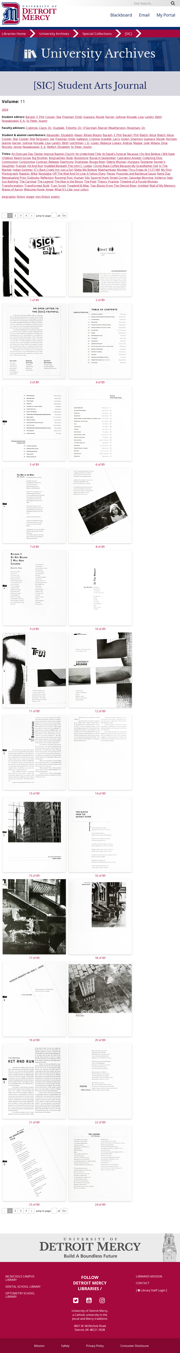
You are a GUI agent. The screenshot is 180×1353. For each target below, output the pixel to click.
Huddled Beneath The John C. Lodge (68, 166)
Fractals (21, 166)
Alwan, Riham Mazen (88, 135)
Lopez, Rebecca (101, 143)
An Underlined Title (88, 154)
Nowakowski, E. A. (13, 121)
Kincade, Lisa (135, 117)
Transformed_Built (36, 186)
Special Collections (97, 34)
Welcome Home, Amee (38, 189)
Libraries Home (14, 34)
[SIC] (128, 34)
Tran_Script (58, 186)
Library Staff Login (153, 1290)
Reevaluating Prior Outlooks (20, 178)
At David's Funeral (114, 154)
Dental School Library (23, 1286)
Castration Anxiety (129, 158)
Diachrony (66, 162)
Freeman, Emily (72, 117)
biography (8, 197)
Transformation (12, 186)
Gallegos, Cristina (87, 139)
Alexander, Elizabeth (59, 135)
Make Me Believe (85, 170)
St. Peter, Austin (36, 121)
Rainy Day (163, 174)
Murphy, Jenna (11, 147)
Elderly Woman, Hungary (123, 162)
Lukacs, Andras (122, 143)
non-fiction (42, 197)
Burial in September (102, 158)
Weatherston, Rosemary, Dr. (127, 128)
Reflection (46, 178)
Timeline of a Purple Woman (139, 181)
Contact (142, 1283)
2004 (5, 110)
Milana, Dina (159, 143)
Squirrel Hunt (99, 178)
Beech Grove (22, 158)
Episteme (146, 162)
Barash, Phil (130, 135)
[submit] (174, 3)
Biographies (57, 158)
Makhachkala (107, 170)
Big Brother (40, 158)
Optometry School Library (20, 1295)
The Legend (45, 181)
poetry (55, 197)
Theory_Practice (108, 181)
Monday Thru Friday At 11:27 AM (138, 170)
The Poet (90, 181)
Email (144, 15)
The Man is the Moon (68, 181)
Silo (87, 178)
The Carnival (27, 181)
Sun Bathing (10, 181)
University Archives (54, 34)
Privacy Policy (95, 1346)
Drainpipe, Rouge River (90, 162)
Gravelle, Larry (110, 139)
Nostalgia (44, 174)
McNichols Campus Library (19, 1278)
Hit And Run (35, 166)
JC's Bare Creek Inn (46, 170)
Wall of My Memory (162, 186)
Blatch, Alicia (148, 135)
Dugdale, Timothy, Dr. (67, 128)
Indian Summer (23, 170)
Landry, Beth (153, 117)
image (30, 197)
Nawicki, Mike (28, 174)
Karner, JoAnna (115, 117)
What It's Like (63, 189)
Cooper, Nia (53, 117)
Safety (65, 1346)
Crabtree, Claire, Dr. (39, 128)
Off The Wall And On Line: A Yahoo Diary (79, 174)
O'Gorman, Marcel (95, 128)
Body (69, 158)
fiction (21, 197)
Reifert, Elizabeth (58, 147)
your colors (81, 189)
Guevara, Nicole (93, 117)
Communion (10, 162)
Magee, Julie (141, 143)
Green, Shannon (132, 139)
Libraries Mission (149, 1276)
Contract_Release (47, 162)
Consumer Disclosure (134, 1346)
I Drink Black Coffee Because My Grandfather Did (125, 166)
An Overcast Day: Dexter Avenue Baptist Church (42, 154)
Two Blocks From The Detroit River (113, 186)
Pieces (111, 174)
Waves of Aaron (12, 189)
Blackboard (121, 15)
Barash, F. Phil (34, 117)
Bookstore (81, 158)
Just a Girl (66, 170)
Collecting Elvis (152, 158)
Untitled (143, 186)
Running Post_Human (69, 178)
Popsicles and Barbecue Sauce (136, 174)
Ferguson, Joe (45, 139)
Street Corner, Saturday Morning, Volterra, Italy (141, 178)
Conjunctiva (27, 162)
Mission (39, 1346)
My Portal (166, 15)
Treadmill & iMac (78, 186)
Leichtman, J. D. (79, 143)
